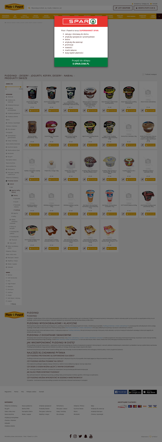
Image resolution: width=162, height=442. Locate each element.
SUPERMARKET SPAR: (89, 30)
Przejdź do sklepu (81, 62)
